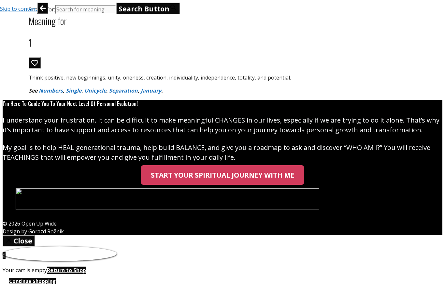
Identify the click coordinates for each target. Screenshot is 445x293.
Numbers (51, 90)
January (151, 90)
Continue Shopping (32, 281)
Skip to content (18, 8)
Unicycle (95, 90)
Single (73, 90)
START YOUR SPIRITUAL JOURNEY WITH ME (222, 175)
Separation (123, 90)
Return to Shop (66, 270)
